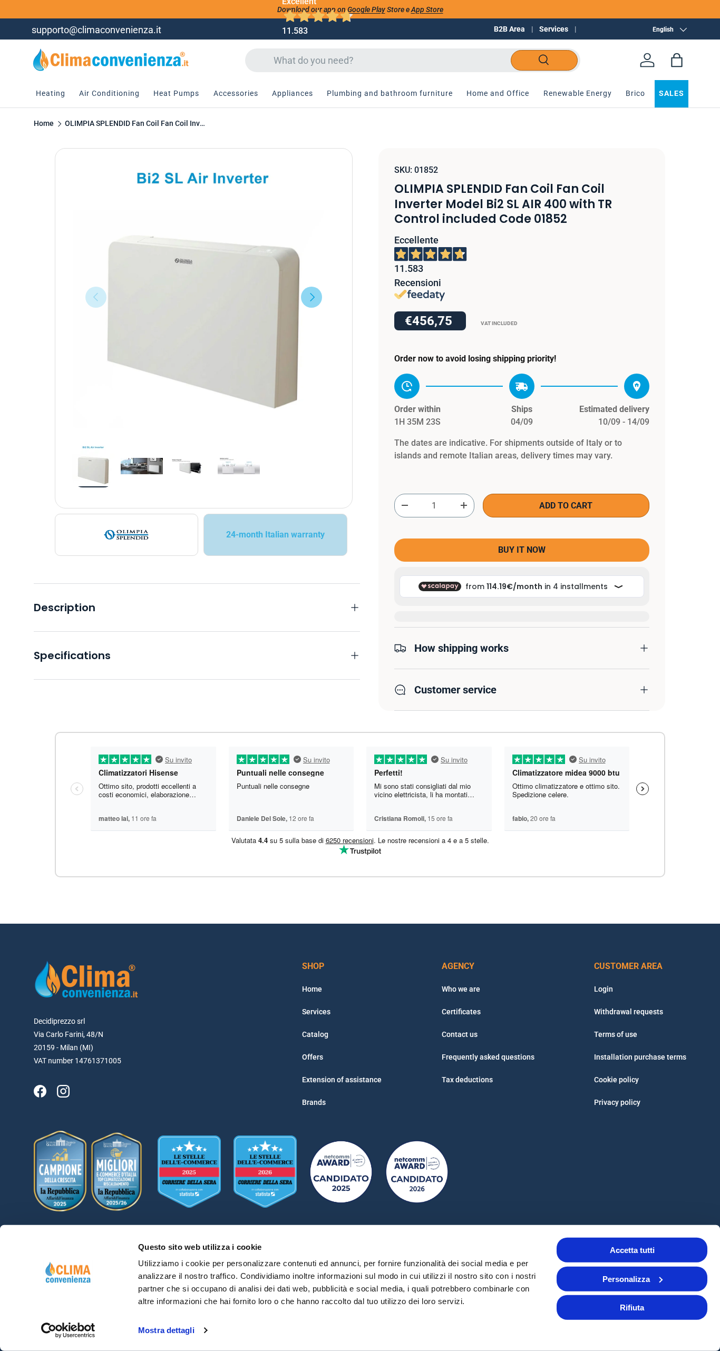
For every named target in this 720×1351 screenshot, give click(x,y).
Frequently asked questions (488, 1057)
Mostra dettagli (166, 1330)
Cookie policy (616, 1079)
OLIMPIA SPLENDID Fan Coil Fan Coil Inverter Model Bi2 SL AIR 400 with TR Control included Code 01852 (136, 124)
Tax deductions (467, 1079)
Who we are (461, 989)
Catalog (315, 1034)
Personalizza (626, 1278)
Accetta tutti (632, 1250)
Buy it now (522, 550)
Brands (314, 1102)
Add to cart (565, 506)
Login (603, 989)
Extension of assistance (342, 1079)
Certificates (461, 1011)
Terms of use (615, 1034)
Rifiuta (632, 1307)
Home (44, 124)
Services (553, 29)
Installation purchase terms (640, 1057)
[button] (676, 60)
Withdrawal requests (628, 1011)
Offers (312, 1057)
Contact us (460, 1034)
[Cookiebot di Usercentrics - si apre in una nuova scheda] (68, 1330)
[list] (204, 297)
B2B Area (509, 29)
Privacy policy (617, 1102)
